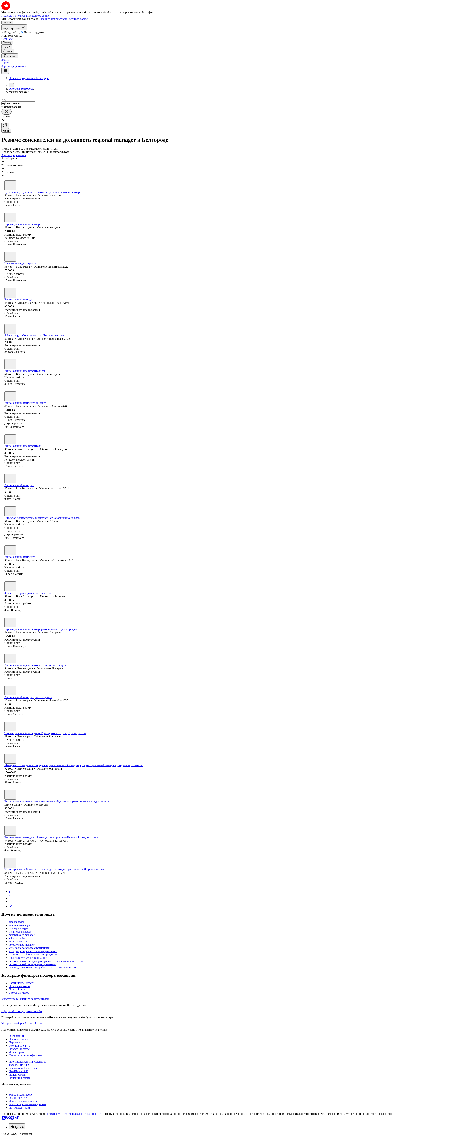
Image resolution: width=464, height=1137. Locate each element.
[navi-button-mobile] (5, 71)
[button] (5, 59)
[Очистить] (6, 112)
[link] (7, 51)
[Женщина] (10, 257)
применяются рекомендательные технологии (73, 1113)
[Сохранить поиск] (5, 126)
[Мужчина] (10, 185)
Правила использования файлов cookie (64, 18)
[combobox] (18, 103)
